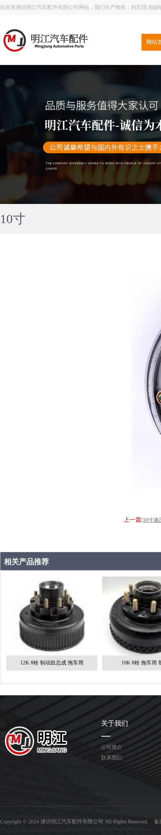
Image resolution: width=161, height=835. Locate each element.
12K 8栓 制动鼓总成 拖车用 (51, 663)
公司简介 (111, 747)
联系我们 (111, 758)
